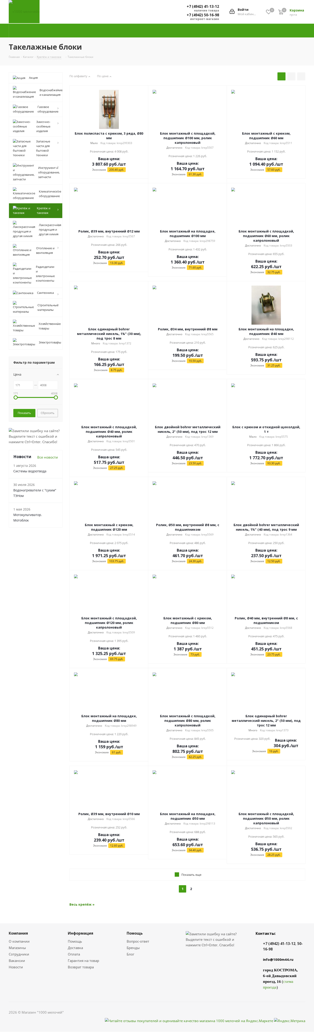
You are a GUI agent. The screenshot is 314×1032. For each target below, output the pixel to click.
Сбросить (47, 413)
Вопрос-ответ (138, 941)
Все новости (47, 457)
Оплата (74, 954)
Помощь (75, 941)
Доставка (75, 947)
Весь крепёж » (81, 904)
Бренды (133, 947)
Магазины (17, 947)
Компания (18, 933)
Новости (16, 967)
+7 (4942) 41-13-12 (203, 6)
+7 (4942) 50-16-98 (203, 14)
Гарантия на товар (83, 960)
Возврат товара (81, 967)
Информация (80, 933)
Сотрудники (19, 954)
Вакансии (17, 960)
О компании (19, 941)
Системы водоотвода (29, 471)
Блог (130, 954)
